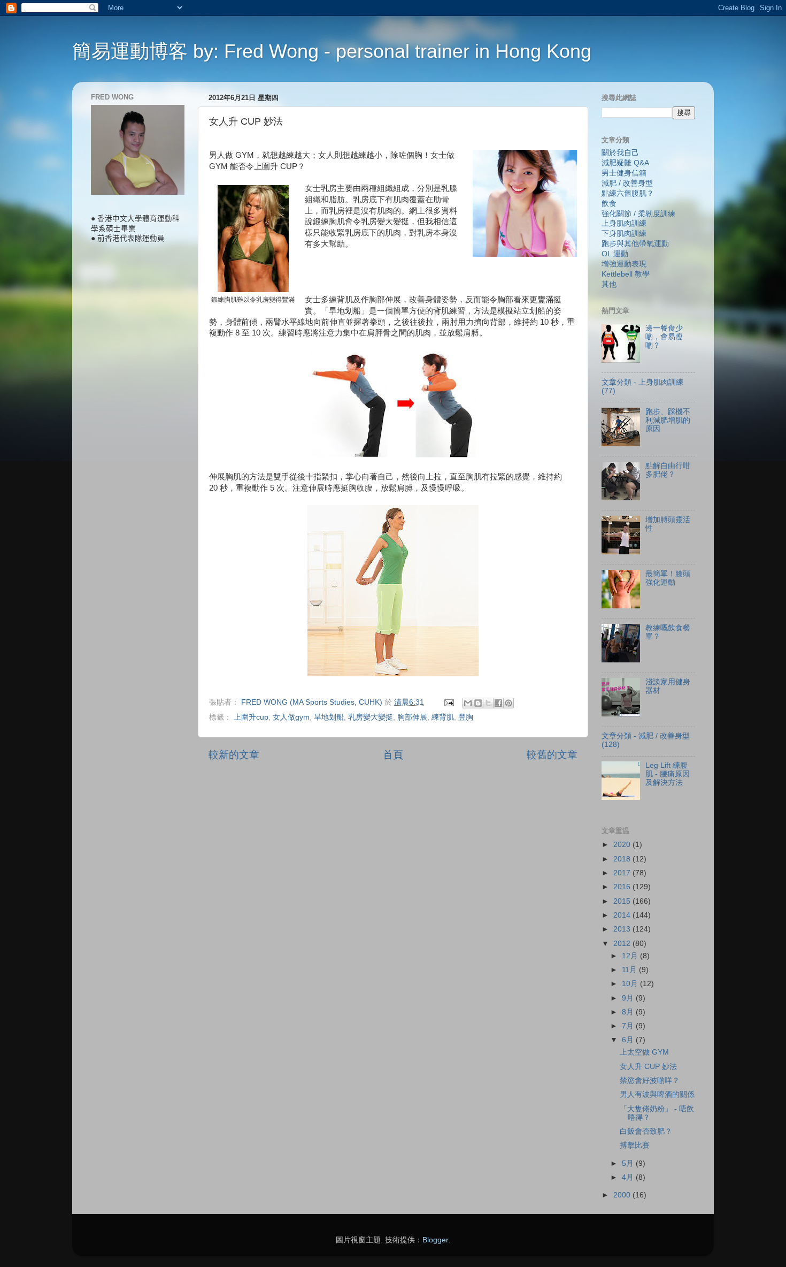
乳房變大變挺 (370, 717)
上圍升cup (251, 717)
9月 (629, 998)
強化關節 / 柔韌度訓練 (638, 214)
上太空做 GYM (644, 1052)
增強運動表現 (624, 264)
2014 (623, 915)
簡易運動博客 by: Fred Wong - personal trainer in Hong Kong (331, 51)
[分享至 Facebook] (498, 703)
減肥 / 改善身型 (627, 183)
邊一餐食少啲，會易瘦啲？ (664, 336)
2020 (623, 845)
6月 (629, 1040)
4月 (629, 1177)
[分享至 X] (488, 703)
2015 (623, 901)
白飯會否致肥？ (646, 1131)
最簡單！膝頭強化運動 (667, 578)
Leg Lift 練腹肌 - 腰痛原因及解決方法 (667, 774)
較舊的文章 (552, 754)
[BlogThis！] (478, 703)
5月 (629, 1163)
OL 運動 (615, 254)
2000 (623, 1195)
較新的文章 (234, 754)
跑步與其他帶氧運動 (635, 244)
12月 (631, 956)
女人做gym (291, 717)
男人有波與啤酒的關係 (657, 1094)
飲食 (609, 204)
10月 (631, 984)
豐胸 (465, 717)
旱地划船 (329, 717)
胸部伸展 (412, 717)
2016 (623, 887)
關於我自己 (620, 153)
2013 (623, 929)
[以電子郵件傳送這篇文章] (468, 703)
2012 (623, 944)
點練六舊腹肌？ (628, 193)
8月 (629, 1012)
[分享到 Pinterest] (508, 703)
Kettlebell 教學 (626, 274)
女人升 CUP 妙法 (648, 1067)
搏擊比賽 (635, 1145)
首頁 (393, 754)
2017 (623, 873)
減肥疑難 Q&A (625, 163)
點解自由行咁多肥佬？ (667, 470)
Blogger (435, 1240)
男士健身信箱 (624, 173)
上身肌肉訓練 (624, 223)
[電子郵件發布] (448, 702)
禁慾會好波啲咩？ (650, 1081)
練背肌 (442, 717)
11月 (630, 970)
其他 (609, 284)
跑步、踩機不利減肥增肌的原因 (667, 420)
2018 (623, 859)
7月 (629, 1026)
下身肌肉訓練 (624, 234)
